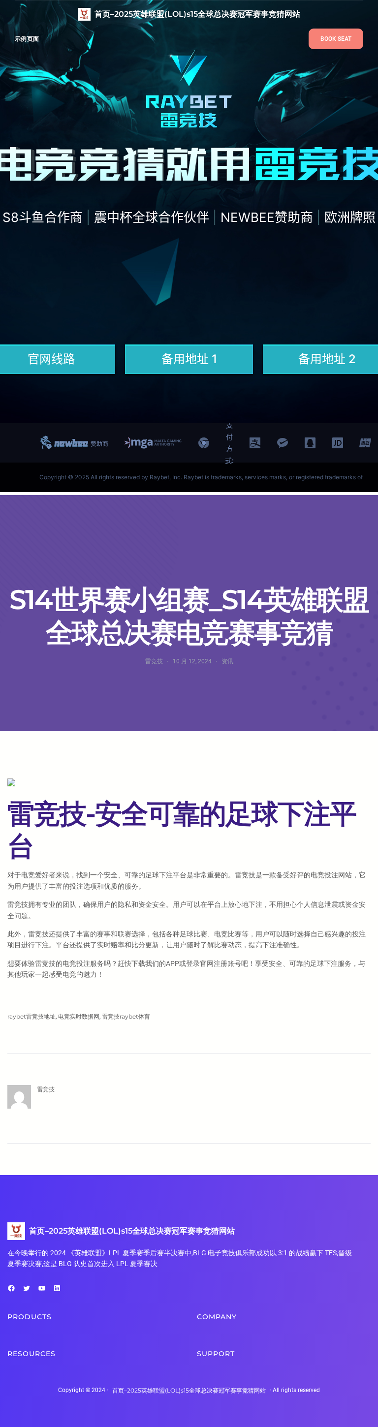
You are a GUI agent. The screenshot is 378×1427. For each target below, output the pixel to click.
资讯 (227, 661)
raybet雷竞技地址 (31, 1016)
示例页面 (27, 38)
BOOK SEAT (335, 38)
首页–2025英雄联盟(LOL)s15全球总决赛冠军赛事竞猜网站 (197, 14)
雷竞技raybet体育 (126, 1016)
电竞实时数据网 (78, 1016)
